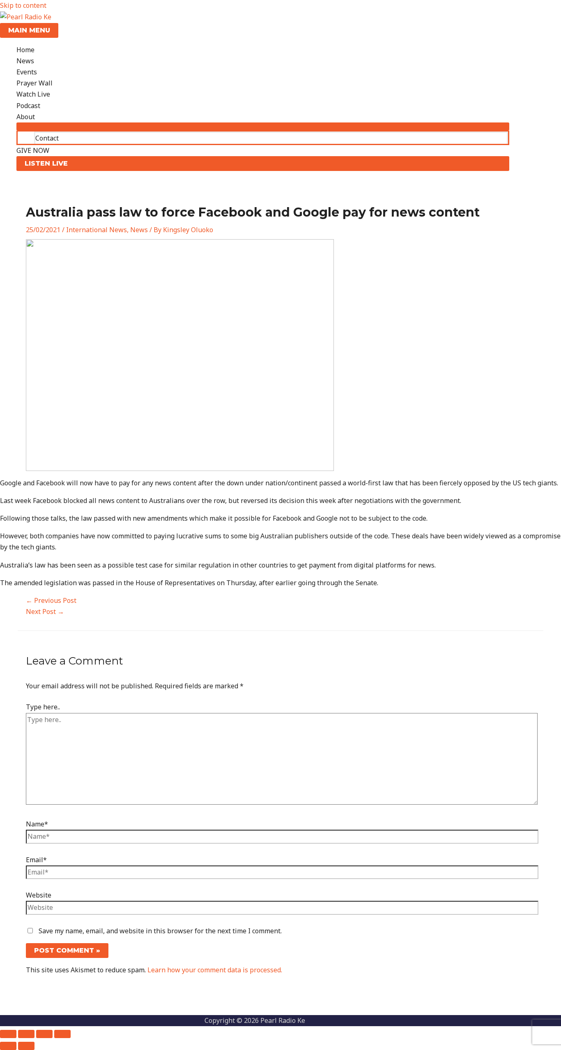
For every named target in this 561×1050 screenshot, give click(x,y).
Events (26, 71)
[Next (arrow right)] (26, 1046)
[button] (262, 163)
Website (38, 895)
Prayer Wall (34, 83)
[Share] (44, 1034)
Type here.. (43, 706)
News (25, 60)
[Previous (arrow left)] (8, 1046)
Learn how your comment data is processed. (214, 969)
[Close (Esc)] (62, 1034)
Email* (36, 859)
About (25, 116)
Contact (47, 138)
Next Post (45, 611)
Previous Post (51, 600)
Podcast (28, 105)
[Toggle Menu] (262, 126)
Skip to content (23, 5)
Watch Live (33, 94)
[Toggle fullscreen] (26, 1034)
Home (25, 49)
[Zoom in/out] (8, 1034)
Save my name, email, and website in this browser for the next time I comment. (160, 930)
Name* (37, 823)
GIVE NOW (32, 150)
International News (96, 229)
